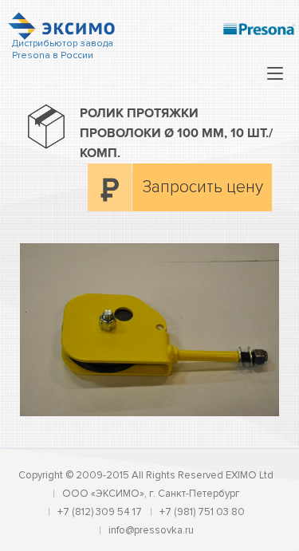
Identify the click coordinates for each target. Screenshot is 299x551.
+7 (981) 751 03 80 (202, 512)
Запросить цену (203, 187)
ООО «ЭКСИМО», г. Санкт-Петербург (151, 493)
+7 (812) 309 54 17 (99, 512)
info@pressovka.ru (151, 530)
